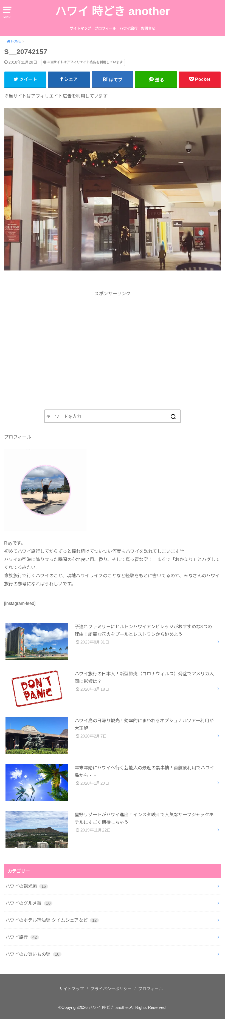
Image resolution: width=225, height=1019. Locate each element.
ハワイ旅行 (128, 28)
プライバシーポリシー (111, 989)
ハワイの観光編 (25, 886)
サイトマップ (80, 28)
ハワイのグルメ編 (27, 903)
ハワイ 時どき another (112, 11)
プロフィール (105, 28)
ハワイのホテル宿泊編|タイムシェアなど (51, 920)
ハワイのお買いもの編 (32, 954)
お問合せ (148, 28)
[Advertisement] (112, 344)
